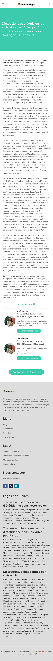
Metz (16, 553)
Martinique (25, 518)
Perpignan (13, 558)
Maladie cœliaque (37, 598)
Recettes (7, 433)
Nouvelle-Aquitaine (22, 520)
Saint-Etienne (29, 561)
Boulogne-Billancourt (41, 545)
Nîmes (36, 555)
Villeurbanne (8, 566)
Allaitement (21, 587)
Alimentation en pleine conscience (28, 579)
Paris (5, 558)
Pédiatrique (29, 609)
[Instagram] (11, 486)
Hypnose (24, 598)
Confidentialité (9, 464)
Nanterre (15, 555)
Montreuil (35, 553)
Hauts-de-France (30, 515)
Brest (6, 547)
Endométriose (33, 595)
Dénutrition (8, 593)
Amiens (22, 539)
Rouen (7, 561)
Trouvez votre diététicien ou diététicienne (21, 60)
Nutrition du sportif (35, 606)
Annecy (38, 539)
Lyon (47, 550)
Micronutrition (19, 606)
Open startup (8, 437)
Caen (13, 547)
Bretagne (8, 512)
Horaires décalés (11, 598)
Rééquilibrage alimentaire (29, 614)
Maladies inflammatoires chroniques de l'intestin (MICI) (26, 602)
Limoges (40, 550)
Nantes (23, 555)
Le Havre (16, 550)
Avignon (6, 545)
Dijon (43, 547)
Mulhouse (45, 553)
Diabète (32, 593)
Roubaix (46, 558)
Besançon (16, 545)
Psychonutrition (9, 614)
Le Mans (25, 550)
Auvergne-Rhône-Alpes (13, 509)
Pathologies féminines (12, 609)
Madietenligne (27, 651)
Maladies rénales (37, 604)
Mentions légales (10, 460)
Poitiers (22, 558)
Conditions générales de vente (16, 455)
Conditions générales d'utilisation (17, 451)
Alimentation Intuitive (33, 582)
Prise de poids (30, 612)
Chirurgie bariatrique (24, 590)
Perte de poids (16, 612)
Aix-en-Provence (10, 539)
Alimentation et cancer (12, 582)
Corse (34, 512)
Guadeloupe (8, 515)
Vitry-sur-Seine (21, 566)
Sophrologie (8, 622)
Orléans (44, 555)
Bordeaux (26, 545)
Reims (30, 558)
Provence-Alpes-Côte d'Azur (23, 523)
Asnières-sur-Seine (22, 542)
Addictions (7, 579)
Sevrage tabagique (30, 620)
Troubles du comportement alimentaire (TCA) (23, 632)
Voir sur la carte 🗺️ (26, 304)
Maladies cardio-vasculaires (15, 601)
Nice (30, 555)
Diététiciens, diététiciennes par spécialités (24, 573)
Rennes (38, 558)
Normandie (7, 520)
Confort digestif (40, 590)
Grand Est (43, 512)
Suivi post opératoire (24, 622)
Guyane (18, 515)
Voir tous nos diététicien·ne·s (26, 372)
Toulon (17, 564)
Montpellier (25, 553)
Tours (43, 564)
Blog (5, 424)
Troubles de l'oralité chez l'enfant (25, 625)
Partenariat (8, 428)
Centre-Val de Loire (22, 512)
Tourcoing (35, 564)
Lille (33, 550)
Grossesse (45, 595)
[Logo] (26, 4)
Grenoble (7, 550)
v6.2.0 (35, 654)
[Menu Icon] (3, 4)
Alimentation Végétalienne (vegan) (18, 585)
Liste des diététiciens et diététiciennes (25, 61)
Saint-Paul (40, 561)
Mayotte (35, 518)
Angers (31, 539)
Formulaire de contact (12, 478)
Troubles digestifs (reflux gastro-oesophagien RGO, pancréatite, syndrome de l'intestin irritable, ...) (26, 628)
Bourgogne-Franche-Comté (37, 509)
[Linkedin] (16, 486)
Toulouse (25, 564)
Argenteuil (7, 542)
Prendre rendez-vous (29, 331)
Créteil (36, 547)
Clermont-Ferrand (24, 547)
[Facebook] (5, 486)
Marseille (8, 553)
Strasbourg (8, 564)
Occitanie (36, 520)
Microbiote (8, 606)
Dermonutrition (20, 593)
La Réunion (15, 518)
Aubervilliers (37, 542)
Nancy (6, 555)
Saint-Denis (16, 561)
